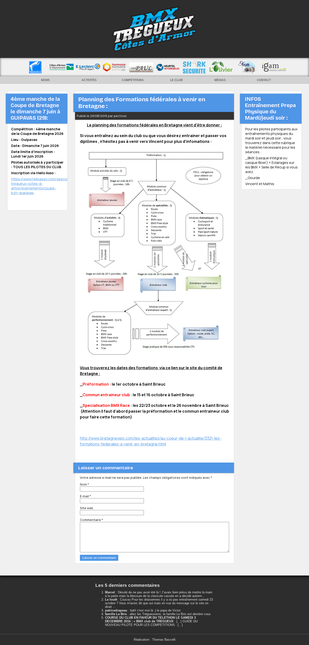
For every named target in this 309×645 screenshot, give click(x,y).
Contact (264, 80)
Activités (89, 80)
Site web (86, 508)
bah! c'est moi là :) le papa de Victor (155, 610)
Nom (84, 484)
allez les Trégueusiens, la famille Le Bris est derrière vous (170, 614)
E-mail (85, 496)
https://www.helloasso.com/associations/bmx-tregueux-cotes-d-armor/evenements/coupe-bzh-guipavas (49, 186)
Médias (220, 80)
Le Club (176, 80)
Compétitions (133, 80)
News (45, 80)
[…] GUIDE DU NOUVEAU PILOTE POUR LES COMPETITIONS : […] (151, 623)
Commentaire (91, 520)
